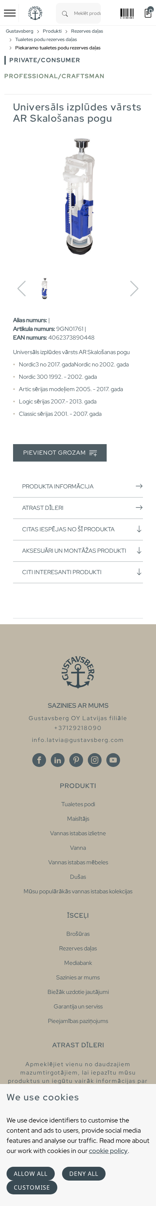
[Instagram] (95, 760)
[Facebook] (39, 760)
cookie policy (108, 1150)
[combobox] (87, 13)
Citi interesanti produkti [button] (62, 572)
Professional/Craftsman (54, 76)
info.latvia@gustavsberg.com (78, 740)
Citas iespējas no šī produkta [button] (68, 529)
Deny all (83, 1174)
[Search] (65, 13)
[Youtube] (113, 760)
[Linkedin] (58, 760)
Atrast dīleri (42, 508)
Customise (32, 1187)
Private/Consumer (45, 60)
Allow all (31, 1174)
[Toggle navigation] (10, 13)
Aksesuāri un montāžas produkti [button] (74, 551)
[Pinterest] (76, 760)
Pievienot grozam (55, 452)
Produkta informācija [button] (58, 486)
